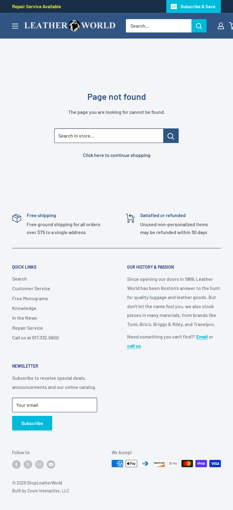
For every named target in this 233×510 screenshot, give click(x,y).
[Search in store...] (171, 135)
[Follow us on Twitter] (28, 464)
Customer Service (31, 288)
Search (19, 278)
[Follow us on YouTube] (51, 464)
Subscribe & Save (198, 6)
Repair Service (27, 328)
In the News (24, 318)
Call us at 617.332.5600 (35, 337)
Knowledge (24, 308)
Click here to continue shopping (116, 155)
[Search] (199, 25)
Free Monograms (30, 298)
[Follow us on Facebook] (16, 464)
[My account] (221, 25)
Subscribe (32, 423)
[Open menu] (15, 26)
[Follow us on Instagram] (39, 464)
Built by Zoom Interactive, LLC (40, 490)
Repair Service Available (36, 6)
